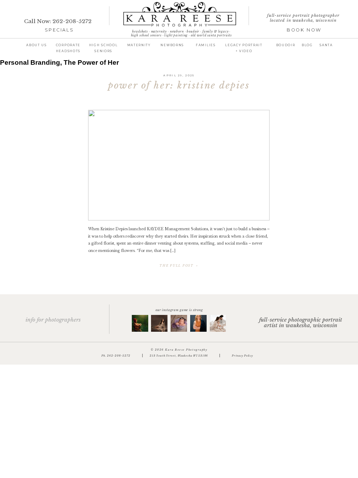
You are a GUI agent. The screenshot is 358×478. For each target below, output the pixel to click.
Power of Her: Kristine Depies (179, 85)
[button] (307, 44)
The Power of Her (91, 62)
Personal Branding (30, 62)
